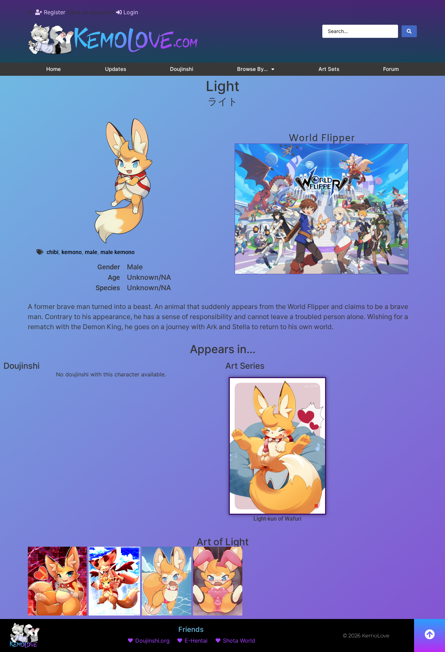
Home (53, 69)
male (91, 252)
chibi (52, 252)
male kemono (117, 252)
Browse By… (252, 69)
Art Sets (328, 69)
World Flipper (322, 138)
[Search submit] (409, 31)
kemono (72, 252)
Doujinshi (181, 69)
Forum (391, 69)
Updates (115, 69)
